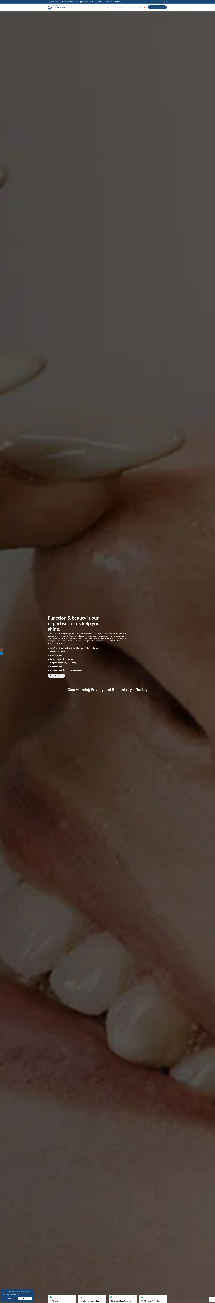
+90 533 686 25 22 (55, 2)
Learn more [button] (16, 1294)
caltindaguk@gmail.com (71, 2)
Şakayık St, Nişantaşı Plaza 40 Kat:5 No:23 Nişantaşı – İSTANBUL (101, 2)
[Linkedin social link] (166, 2)
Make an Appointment (56, 676)
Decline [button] (10, 1298)
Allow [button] (24, 1298)
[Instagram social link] (164, 2)
